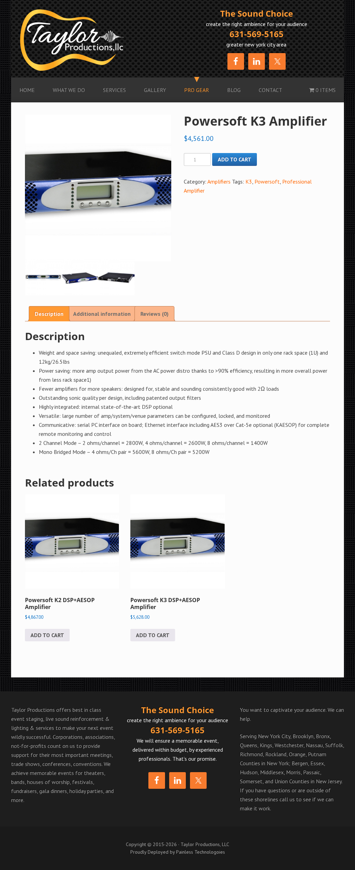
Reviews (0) (154, 313)
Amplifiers (219, 181)
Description (49, 313)
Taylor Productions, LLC (99, 40)
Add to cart (234, 159)
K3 (248, 181)
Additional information (102, 313)
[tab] (49, 313)
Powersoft (267, 181)
